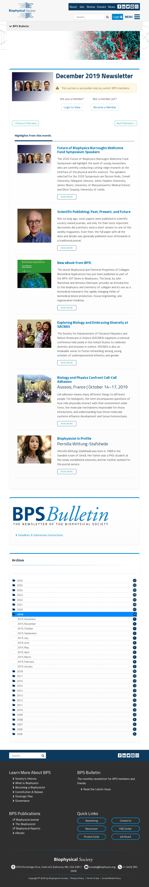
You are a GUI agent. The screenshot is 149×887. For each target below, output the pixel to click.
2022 (20, 600)
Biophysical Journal (27, 819)
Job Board (125, 837)
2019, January (76, 666)
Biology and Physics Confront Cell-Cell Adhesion (34, 389)
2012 (20, 700)
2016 (20, 681)
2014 (20, 691)
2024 (20, 590)
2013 (20, 695)
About (73, 7)
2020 (20, 609)
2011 (20, 705)
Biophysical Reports (28, 828)
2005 (20, 734)
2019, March (76, 657)
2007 (20, 724)
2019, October (76, 628)
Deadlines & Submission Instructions (40, 535)
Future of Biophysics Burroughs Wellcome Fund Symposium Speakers (34, 159)
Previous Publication (26, 123)
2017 (20, 676)
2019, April (76, 652)
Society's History (26, 778)
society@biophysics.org (102, 867)
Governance (22, 800)
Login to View (72, 107)
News (111, 7)
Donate (101, 7)
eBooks (20, 833)
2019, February (76, 661)
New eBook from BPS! (34, 274)
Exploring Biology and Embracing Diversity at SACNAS (34, 334)
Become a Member (104, 107)
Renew (91, 7)
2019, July (76, 638)
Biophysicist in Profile (34, 449)
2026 (20, 580)
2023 (20, 595)
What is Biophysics (27, 783)
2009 (20, 715)
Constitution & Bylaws (29, 792)
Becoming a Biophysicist (30, 787)
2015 (20, 686)
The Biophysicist (25, 824)
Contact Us (125, 820)
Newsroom (91, 828)
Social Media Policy (111, 878)
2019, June (76, 642)
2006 (20, 729)
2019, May (76, 647)
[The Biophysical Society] (22, 10)
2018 (20, 671)
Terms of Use (92, 878)
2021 (20, 604)
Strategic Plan (24, 796)
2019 (20, 614)
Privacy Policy (77, 878)
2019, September (76, 633)
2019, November (76, 623)
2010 (20, 710)
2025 (20, 585)
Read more (67, 197)
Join (82, 7)
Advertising (91, 820)
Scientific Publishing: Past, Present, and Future (34, 226)
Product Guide (91, 837)
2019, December (76, 619)
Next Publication (125, 123)
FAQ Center (125, 828)
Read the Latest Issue (97, 789)
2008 (20, 719)
